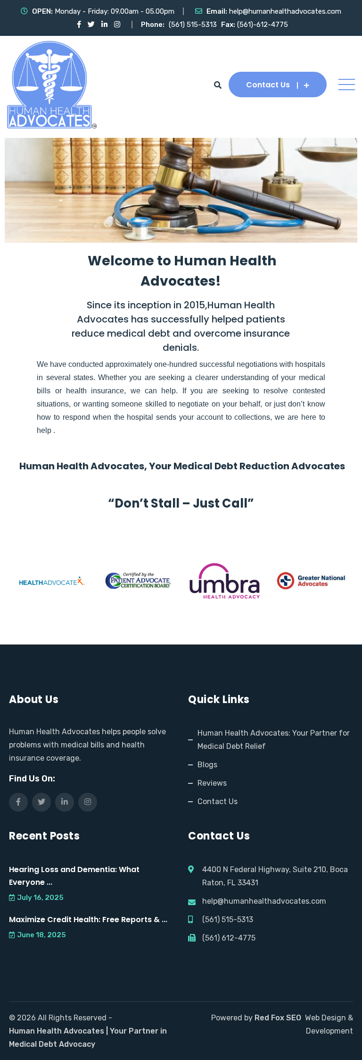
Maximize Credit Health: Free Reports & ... (88, 919)
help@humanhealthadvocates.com (285, 11)
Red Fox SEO (278, 1017)
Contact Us (268, 84)
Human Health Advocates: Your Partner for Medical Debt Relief (273, 740)
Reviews (212, 783)
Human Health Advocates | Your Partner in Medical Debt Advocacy (88, 1037)
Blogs (207, 764)
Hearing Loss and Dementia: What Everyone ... (74, 876)
